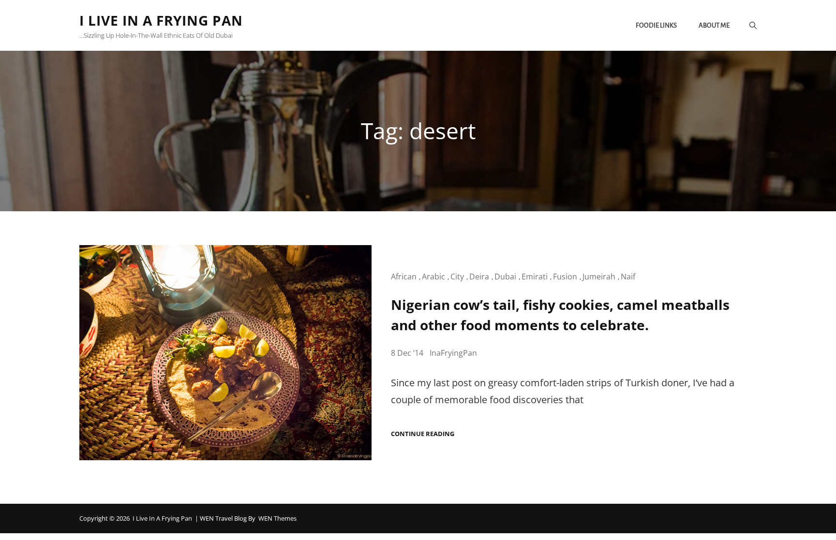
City (457, 276)
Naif (628, 276)
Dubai (505, 276)
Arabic (433, 276)
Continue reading (422, 434)
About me (714, 25)
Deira (479, 276)
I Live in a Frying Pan (161, 20)
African (404, 276)
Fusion (565, 276)
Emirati (535, 276)
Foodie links (656, 25)
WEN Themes (277, 518)
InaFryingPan (453, 353)
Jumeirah (598, 276)
